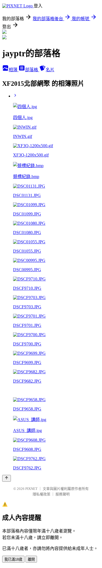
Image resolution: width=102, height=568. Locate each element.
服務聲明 (62, 494)
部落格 (32, 69)
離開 (31, 559)
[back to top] (6, 478)
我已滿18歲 (13, 559)
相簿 (13, 69)
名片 (50, 69)
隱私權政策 (41, 494)
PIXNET (31, 489)
